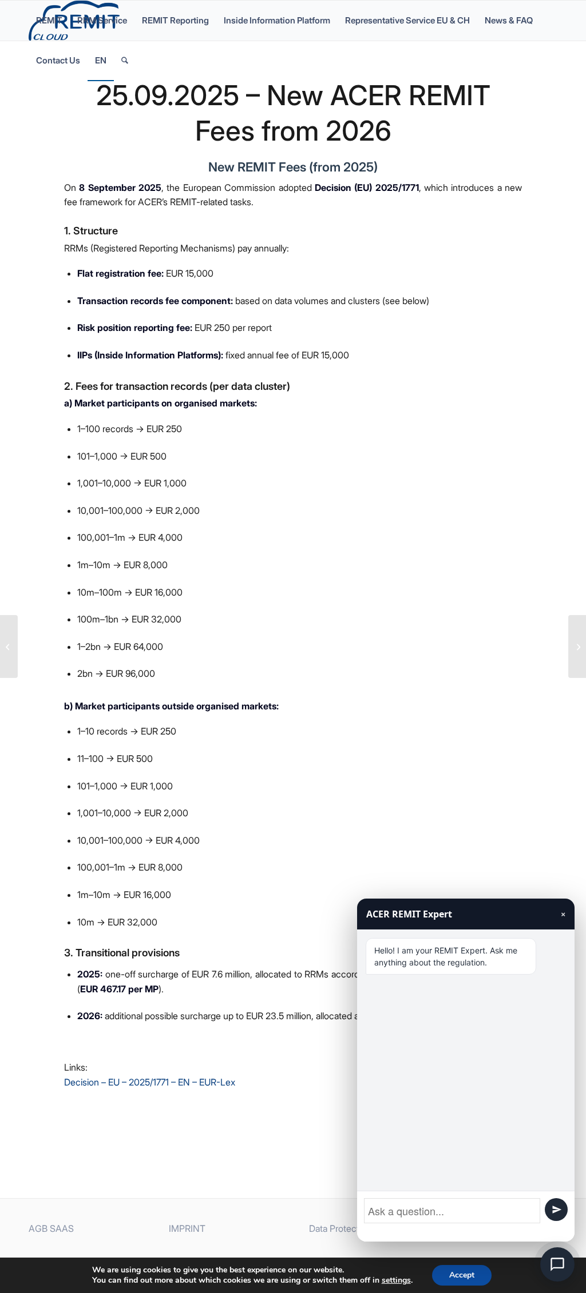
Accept (461, 1275)
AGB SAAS (51, 1228)
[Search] (125, 61)
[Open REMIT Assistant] (557, 1264)
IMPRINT (187, 1228)
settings (396, 1280)
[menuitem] (49, 21)
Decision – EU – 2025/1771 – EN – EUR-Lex (149, 1082)
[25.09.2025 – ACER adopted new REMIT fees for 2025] (9, 646)
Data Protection (340, 1228)
